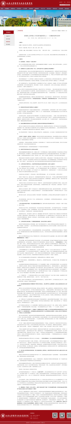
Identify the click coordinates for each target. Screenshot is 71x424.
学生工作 (43, 8)
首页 (2, 8)
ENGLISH (68, 2)
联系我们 (32, 413)
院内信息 (67, 8)
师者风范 (8, 41)
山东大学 (60, 2)
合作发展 (61, 8)
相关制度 (8, 38)
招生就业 (49, 8)
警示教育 (8, 44)
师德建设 (37, 8)
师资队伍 (13, 8)
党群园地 (31, 8)
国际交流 (55, 8)
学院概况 (7, 8)
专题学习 (8, 36)
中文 (64, 2)
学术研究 (19, 8)
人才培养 (25, 8)
